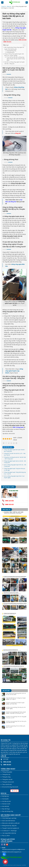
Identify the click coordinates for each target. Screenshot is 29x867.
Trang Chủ (3, 6)
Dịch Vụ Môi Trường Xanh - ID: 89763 (18, 865)
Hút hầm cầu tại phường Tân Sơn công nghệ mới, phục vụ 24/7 (16, 717)
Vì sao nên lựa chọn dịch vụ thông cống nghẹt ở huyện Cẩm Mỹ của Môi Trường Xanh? (15, 58)
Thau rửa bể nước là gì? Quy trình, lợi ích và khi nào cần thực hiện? (16, 694)
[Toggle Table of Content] (23, 45)
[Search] (27, 2)
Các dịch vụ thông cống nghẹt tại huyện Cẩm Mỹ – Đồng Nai (14, 62)
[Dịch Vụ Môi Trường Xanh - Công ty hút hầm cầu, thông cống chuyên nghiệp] (14, 2)
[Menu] (2, 2)
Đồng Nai (9, 6)
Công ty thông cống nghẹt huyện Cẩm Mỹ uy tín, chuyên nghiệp (14, 54)
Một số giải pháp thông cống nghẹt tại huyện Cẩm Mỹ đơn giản (14, 48)
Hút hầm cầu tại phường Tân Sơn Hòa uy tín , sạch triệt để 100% (16, 722)
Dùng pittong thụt (10, 52)
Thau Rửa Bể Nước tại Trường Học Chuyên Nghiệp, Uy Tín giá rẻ (16, 698)
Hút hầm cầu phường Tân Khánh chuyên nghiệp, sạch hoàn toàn (15, 703)
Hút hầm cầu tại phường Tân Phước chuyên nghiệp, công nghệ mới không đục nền (16, 712)
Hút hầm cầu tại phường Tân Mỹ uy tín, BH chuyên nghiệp (16, 708)
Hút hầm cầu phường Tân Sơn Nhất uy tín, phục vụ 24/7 (15, 726)
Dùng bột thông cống (11, 50)
